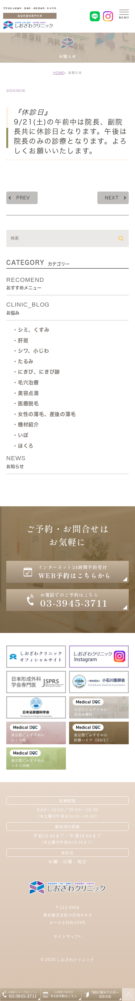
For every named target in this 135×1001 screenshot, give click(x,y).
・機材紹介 (26, 424)
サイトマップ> (67, 936)
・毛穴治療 (26, 382)
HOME (58, 72)
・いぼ (20, 435)
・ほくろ (23, 445)
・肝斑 (20, 340)
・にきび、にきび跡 (36, 371)
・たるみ (23, 361)
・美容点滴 (26, 393)
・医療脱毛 (26, 403)
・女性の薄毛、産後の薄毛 (44, 414)
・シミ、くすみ (31, 329)
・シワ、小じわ (31, 350)
